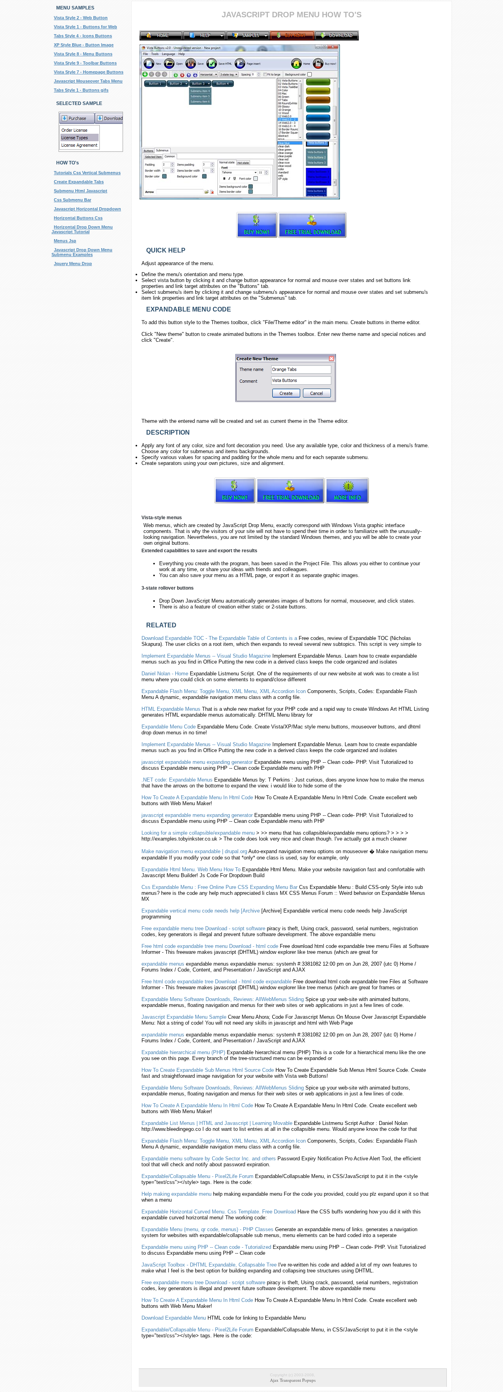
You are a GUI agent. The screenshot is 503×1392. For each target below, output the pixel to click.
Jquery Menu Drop (73, 263)
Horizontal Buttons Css (78, 218)
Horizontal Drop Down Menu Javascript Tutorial (82, 229)
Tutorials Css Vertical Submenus (87, 172)
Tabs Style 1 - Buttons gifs (81, 90)
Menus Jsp (65, 240)
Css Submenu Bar (72, 199)
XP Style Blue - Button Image (84, 44)
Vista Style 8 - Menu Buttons (83, 54)
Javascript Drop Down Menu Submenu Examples (81, 252)
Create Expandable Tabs (79, 181)
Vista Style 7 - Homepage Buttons (88, 72)
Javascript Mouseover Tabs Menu (88, 81)
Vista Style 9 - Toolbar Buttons (85, 63)
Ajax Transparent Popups (293, 1380)
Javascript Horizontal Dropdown (87, 208)
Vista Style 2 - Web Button (81, 17)
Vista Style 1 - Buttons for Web (85, 26)
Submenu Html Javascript (80, 190)
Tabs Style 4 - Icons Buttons (83, 35)
